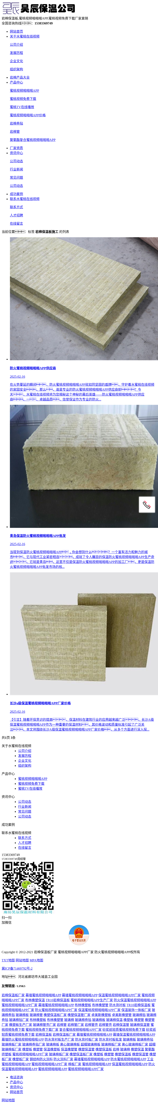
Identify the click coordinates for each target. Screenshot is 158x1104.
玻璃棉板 (22, 1015)
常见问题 (16, 177)
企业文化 (16, 61)
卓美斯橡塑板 (101, 1015)
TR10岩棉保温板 (58, 1000)
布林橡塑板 (83, 1005)
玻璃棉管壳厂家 (44, 1024)
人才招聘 (16, 215)
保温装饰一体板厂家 (136, 1010)
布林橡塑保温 (35, 1000)
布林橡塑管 (100, 1005)
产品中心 (16, 82)
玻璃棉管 (36, 1015)
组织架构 (16, 69)
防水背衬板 (117, 1005)
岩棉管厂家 (75, 1024)
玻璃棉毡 (139, 1015)
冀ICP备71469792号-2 (17, 968)
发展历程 (16, 53)
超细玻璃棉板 (90, 1044)
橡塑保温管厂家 (79, 1015)
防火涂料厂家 (63, 1059)
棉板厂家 (74, 1064)
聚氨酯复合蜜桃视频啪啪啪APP (33, 140)
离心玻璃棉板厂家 (135, 1044)
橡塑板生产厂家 (20, 1024)
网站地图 (22, 960)
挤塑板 (7, 1054)
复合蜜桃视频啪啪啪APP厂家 (80, 1029)
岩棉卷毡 (16, 123)
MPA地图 (36, 960)
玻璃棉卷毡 (83, 1020)
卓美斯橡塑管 (122, 1015)
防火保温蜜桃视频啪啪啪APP (135, 1000)
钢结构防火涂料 (41, 1059)
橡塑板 (128, 1020)
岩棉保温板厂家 (13, 995)
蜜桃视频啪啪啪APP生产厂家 (92, 1000)
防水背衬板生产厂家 (59, 1039)
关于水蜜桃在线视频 (25, 36)
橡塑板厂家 (20, 1059)
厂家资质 (16, 148)
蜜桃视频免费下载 (23, 99)
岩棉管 (15, 131)
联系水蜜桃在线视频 (25, 199)
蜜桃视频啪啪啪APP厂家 (19, 1005)
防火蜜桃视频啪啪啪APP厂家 (56, 1010)
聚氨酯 (150, 1049)
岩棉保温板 (43, 1034)
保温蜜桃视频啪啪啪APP (130, 1064)
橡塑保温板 (103, 1049)
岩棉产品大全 (20, 77)
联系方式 (16, 207)
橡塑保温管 (86, 1049)
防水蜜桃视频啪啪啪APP (128, 1059)
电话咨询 (16, 1077)
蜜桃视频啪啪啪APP (24, 90)
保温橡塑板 (52, 1049)
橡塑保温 (137, 1049)
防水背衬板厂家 (86, 1039)
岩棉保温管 (121, 1024)
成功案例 (16, 194)
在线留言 (16, 223)
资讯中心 (16, 153)
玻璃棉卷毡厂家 (33, 1044)
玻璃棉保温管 (140, 1024)
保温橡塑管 (69, 1049)
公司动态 (16, 161)
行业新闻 (16, 169)
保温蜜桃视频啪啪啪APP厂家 (119, 995)
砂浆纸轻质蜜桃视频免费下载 (123, 1029)
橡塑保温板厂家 (55, 1015)
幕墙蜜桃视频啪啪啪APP (43, 995)
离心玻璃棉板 (70, 1044)
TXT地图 (8, 960)
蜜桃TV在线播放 (22, 107)
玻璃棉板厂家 (11, 1044)
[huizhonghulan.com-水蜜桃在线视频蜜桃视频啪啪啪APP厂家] (39, 13)
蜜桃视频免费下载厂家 (42, 1029)
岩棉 (116, 1049)
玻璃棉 (69, 1020)
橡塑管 (139, 1020)
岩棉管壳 (91, 1024)
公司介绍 (16, 44)
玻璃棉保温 (114, 1020)
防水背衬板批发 (110, 1039)
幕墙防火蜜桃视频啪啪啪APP (23, 1039)
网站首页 (16, 31)
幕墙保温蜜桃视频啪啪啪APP (134, 1034)
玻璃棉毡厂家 (19, 1020)
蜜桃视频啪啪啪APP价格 (28, 115)
